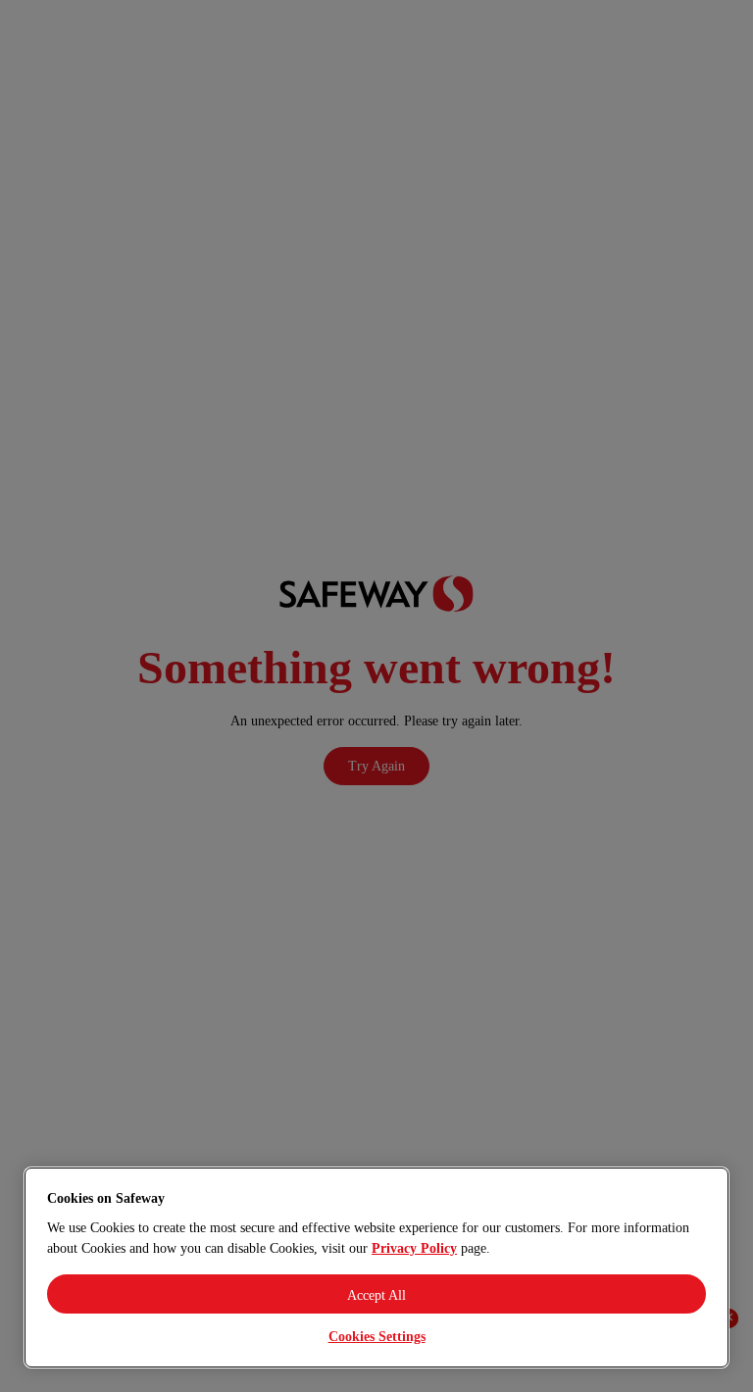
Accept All (376, 1295)
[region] (376, 1267)
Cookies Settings (377, 1336)
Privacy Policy (414, 1248)
